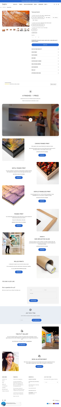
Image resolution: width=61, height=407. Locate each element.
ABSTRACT (4, 7)
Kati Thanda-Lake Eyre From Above (11, 403)
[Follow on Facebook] (2, 400)
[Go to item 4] (14, 29)
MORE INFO (42, 155)
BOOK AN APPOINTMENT (28, 4)
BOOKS (35, 4)
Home (1, 7)
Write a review (53, 84)
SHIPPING (3, 387)
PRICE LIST (4, 384)
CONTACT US (4, 379)
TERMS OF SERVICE (5, 391)
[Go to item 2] (7, 29)
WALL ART (15, 4)
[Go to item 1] (3, 30)
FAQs (3, 382)
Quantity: (33, 35)
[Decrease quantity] (33, 37)
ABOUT (45, 4)
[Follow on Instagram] (5, 400)
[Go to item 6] (21, 29)
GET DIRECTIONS (22, 344)
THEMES (20, 4)
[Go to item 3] (10, 29)
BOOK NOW (39, 366)
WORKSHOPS (40, 4)
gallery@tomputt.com (32, 390)
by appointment (29, 341)
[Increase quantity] (38, 37)
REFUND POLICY (5, 389)
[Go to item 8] (28, 29)
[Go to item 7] (25, 29)
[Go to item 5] (17, 29)
